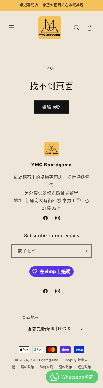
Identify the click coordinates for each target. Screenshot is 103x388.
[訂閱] (85, 251)
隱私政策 (27, 367)
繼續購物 (51, 107)
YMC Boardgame (44, 360)
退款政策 (65, 367)
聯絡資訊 (46, 367)
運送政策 (84, 367)
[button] (11, 27)
